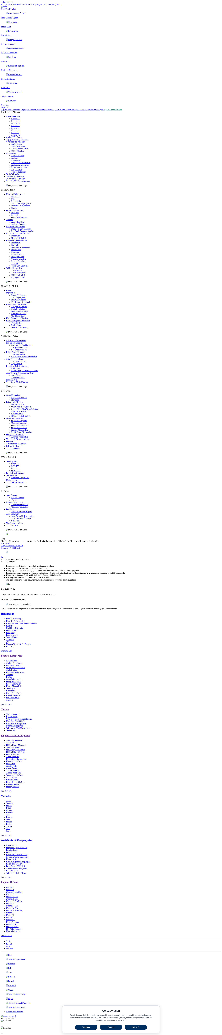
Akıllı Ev (10, 639)
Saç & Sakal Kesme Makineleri (24, 357)
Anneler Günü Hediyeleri (16, 868)
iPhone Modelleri (13, 665)
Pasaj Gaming (11, 635)
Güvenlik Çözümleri (19, 507)
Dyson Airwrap (12, 922)
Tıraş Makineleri (18, 354)
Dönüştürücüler (17, 256)
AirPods (14, 158)
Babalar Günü (12, 871)
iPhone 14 (15, 126)
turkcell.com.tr (7, 2)
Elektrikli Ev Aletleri (43, 110)
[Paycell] (111, 981)
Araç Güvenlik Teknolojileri (22, 516)
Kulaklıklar (15, 160)
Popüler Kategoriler (11, 655)
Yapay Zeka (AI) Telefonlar (17, 139)
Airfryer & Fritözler (19, 307)
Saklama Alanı (17, 414)
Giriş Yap (5, 9)
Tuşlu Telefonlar (12, 174)
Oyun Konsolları (13, 395)
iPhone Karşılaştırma (14, 726)
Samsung (10, 803)
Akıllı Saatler (16, 144)
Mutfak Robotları (18, 309)
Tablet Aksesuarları (14, 268)
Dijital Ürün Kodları (14, 402)
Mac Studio (16, 201)
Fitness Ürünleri (17, 498)
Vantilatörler (16, 323)
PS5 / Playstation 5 (13, 929)
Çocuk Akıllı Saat (13, 693)
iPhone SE (15, 135)
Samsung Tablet (12, 747)
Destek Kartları (17, 404)
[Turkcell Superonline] (111, 959)
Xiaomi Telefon (12, 770)
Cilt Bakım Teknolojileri (16, 340)
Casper (9, 810)
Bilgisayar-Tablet (28, 110)
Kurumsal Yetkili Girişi (10, 548)
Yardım (48, 4)
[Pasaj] (4, 7)
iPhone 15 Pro (12, 899)
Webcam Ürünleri (18, 259)
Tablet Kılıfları (17, 270)
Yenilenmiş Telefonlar (15, 176)
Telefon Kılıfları (17, 156)
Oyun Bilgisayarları (19, 217)
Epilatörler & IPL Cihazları (17, 366)
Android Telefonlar (14, 137)
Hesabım (12, 9)
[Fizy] (111, 955)
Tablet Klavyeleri (18, 273)
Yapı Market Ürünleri (15, 523)
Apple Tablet (11, 768)
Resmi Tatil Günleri (14, 864)
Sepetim (5, 107)
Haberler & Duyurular (15, 621)
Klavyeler (15, 245)
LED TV (15, 466)
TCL (8, 829)
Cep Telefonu (11, 661)
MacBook (15, 213)
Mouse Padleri (17, 254)
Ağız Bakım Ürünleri (14, 359)
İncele (3, 557)
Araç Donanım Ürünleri (21, 518)
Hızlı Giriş (5, 543)
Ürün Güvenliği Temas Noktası (19, 719)
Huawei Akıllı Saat (14, 761)
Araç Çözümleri (12, 514)
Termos (14, 500)
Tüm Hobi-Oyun (13, 448)
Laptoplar (15, 215)
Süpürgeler (10, 293)
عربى (8, 946)
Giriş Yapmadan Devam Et (12, 546)
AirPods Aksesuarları (20, 165)
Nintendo (15, 400)
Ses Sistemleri (11, 475)
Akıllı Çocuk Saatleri (19, 149)
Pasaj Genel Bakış (13, 619)
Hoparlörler (16, 250)
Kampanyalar (6, 4)
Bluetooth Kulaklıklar (15, 672)
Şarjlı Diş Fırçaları (18, 361)
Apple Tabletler (17, 222)
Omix (8, 819)
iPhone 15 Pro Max (14, 901)
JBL (8, 815)
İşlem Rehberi (11, 716)
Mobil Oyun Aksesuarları (21, 432)
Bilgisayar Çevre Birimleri (16, 240)
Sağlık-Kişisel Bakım (61, 110)
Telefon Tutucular (18, 172)
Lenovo (9, 817)
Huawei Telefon (12, 784)
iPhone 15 (15, 123)
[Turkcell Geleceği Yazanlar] (111, 1003)
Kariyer (9, 626)
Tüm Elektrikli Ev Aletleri (16, 327)
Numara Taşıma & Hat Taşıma (18, 644)
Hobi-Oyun (75, 110)
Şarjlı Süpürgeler (18, 297)
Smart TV (15, 464)
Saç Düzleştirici (12, 698)
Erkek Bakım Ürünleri (15, 352)
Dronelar (9, 441)
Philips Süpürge (12, 754)
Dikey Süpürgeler (18, 300)
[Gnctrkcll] (111, 985)
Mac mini (15, 196)
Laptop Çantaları (18, 261)
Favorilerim (25, 4)
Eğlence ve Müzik (18, 411)
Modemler (15, 236)
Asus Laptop (11, 777)
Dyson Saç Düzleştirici (15, 750)
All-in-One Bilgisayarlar (21, 203)
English (9, 943)
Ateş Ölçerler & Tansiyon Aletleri (19, 373)
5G (7, 642)
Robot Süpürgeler (18, 295)
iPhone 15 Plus (12, 896)
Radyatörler (16, 325)
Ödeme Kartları (12, 446)
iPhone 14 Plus (12, 906)
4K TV (14, 468)
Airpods (9, 700)
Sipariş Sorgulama (37, 4)
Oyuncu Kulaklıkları (19, 425)
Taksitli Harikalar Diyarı (16, 873)
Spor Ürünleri (11, 495)
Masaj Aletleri (11, 380)
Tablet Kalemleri (18, 275)
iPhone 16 (15, 121)
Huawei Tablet (12, 780)
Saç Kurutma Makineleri (21, 345)
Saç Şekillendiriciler (19, 347)
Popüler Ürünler (9, 882)
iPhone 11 (15, 132)
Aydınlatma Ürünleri (19, 505)
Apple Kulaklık (12, 757)
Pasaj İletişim (11, 630)
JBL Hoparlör (11, 766)
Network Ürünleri (18, 238)
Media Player (11, 480)
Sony (8, 831)
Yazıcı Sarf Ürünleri (19, 266)
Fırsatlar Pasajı (12, 850)
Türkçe (9, 941)
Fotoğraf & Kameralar (15, 434)
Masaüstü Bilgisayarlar (15, 194)
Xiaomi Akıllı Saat (13, 773)
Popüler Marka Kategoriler (15, 735)
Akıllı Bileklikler (18, 146)
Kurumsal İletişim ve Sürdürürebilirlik (21, 623)
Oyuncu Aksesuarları (14, 418)
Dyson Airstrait (12, 926)
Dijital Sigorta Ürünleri (20, 416)
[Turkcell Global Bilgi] (111, 994)
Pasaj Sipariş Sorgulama (16, 723)
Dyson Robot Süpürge (15, 782)
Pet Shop (9, 509)
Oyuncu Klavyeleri (19, 421)
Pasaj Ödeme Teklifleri (15, 866)
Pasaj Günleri (11, 852)
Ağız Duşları (16, 364)
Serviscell (15, 521)
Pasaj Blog (56, 4)
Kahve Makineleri (18, 313)
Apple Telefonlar (13, 116)
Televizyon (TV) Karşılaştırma (18, 728)
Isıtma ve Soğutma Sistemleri (18, 320)
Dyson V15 (11, 924)
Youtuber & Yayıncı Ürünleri (18, 439)
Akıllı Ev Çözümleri (14, 502)
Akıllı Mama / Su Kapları (21, 511)
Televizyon (10, 688)
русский (9, 948)
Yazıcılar (14, 263)
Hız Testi (9, 646)
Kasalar (14, 208)
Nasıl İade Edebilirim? (15, 721)
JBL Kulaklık (11, 743)
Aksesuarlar (11, 153)
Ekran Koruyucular (19, 167)
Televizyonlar (11, 461)
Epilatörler (15, 368)
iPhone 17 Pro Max (14, 892)
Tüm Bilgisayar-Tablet (15, 277)
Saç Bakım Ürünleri (14, 343)
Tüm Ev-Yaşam (12, 525)
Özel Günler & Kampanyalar (16, 840)
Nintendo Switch (13, 931)
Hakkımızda (7, 613)
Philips (9, 822)
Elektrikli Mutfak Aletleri (16, 304)
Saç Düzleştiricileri (19, 350)
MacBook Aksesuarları (15, 226)
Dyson (9, 805)
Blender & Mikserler (19, 311)
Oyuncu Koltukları (19, 427)
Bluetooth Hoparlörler (20, 478)
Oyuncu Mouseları (18, 423)
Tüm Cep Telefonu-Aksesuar (18, 181)
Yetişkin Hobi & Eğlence (16, 444)
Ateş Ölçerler (16, 375)
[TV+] (111, 972)
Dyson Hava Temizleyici (16, 759)
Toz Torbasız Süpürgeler (21, 302)
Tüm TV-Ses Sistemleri (15, 482)
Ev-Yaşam (99, 110)
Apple (8, 801)
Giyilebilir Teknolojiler (15, 142)
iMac (13, 199)
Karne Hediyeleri (13, 859)
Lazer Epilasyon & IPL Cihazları (24, 370)
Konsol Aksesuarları (19, 430)
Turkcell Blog (11, 637)
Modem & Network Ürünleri (18, 233)
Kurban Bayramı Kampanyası (18, 861)
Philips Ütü (10, 763)
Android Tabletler (18, 224)
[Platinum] (111, 964)
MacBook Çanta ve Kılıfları (22, 231)
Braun (8, 808)
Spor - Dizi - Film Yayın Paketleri (24, 409)
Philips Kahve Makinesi (16, 745)
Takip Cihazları (17, 151)
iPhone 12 (15, 130)
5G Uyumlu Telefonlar (15, 179)
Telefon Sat (10, 730)
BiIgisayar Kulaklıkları (20, 247)
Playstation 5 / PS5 (19, 397)
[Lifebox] (111, 977)
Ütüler (8, 290)
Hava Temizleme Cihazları (17, 318)
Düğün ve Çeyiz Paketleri (16, 848)
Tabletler (9, 220)
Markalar (16, 4)
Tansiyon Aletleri (18, 377)
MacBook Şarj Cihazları (21, 229)
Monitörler (15, 243)
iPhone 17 (15, 119)
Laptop (9, 677)
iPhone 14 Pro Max (14, 910)
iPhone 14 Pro (12, 908)
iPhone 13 (15, 128)
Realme (9, 824)
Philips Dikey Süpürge (15, 752)
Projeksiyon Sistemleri (15, 473)
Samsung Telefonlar (14, 740)
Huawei (9, 812)
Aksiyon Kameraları (19, 437)
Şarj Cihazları (16, 169)
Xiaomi (9, 826)
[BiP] (111, 968)
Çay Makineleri (17, 316)
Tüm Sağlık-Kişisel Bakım (17, 382)
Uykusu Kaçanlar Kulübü (16, 854)
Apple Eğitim (11, 845)
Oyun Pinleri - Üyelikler (21, 407)
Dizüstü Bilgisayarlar (14, 210)
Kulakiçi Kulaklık (13, 695)
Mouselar (15, 252)
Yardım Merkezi (12, 714)
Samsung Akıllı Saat (14, 775)
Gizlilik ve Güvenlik (14, 628)
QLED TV (15, 471)
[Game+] (111, 990)
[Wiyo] (111, 999)
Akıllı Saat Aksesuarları (20, 163)
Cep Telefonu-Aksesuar (10, 110)
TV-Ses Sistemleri (87, 110)
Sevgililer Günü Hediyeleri (17, 857)
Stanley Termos (12, 787)
